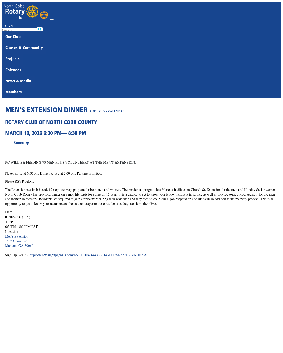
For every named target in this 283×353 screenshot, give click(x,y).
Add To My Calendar (107, 111)
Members (13, 93)
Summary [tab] (21, 143)
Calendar (13, 70)
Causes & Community (24, 48)
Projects (12, 59)
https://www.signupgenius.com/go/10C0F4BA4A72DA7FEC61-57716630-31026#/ (88, 254)
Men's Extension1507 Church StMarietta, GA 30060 (19, 241)
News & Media (18, 81)
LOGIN (8, 26)
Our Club (13, 37)
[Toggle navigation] (52, 19)
